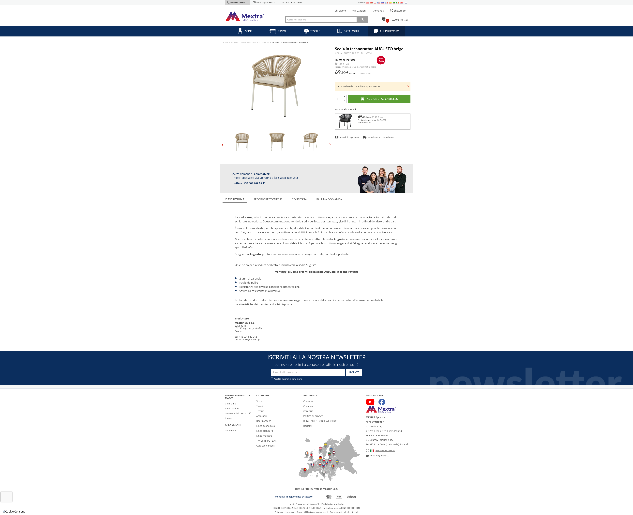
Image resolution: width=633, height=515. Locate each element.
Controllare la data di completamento (359, 86)
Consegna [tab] (299, 199)
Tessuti (260, 411)
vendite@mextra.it (265, 2)
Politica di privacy (313, 415)
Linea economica (265, 425)
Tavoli (282, 31)
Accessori (261, 415)
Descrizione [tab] (234, 199)
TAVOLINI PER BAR (266, 440)
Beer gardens (263, 420)
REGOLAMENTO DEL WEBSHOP (320, 420)
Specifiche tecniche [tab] (268, 199)
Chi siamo (340, 10)
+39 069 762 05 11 (255, 183)
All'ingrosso (389, 31)
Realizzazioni (359, 10)
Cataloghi (351, 31)
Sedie (248, 31)
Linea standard (264, 430)
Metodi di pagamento (349, 137)
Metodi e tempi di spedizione (381, 137)
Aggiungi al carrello (379, 99)
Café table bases (265, 445)
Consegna (230, 430)
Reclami (307, 425)
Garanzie (308, 411)
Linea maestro (264, 435)
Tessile (315, 31)
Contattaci (378, 10)
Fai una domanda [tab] (329, 199)
